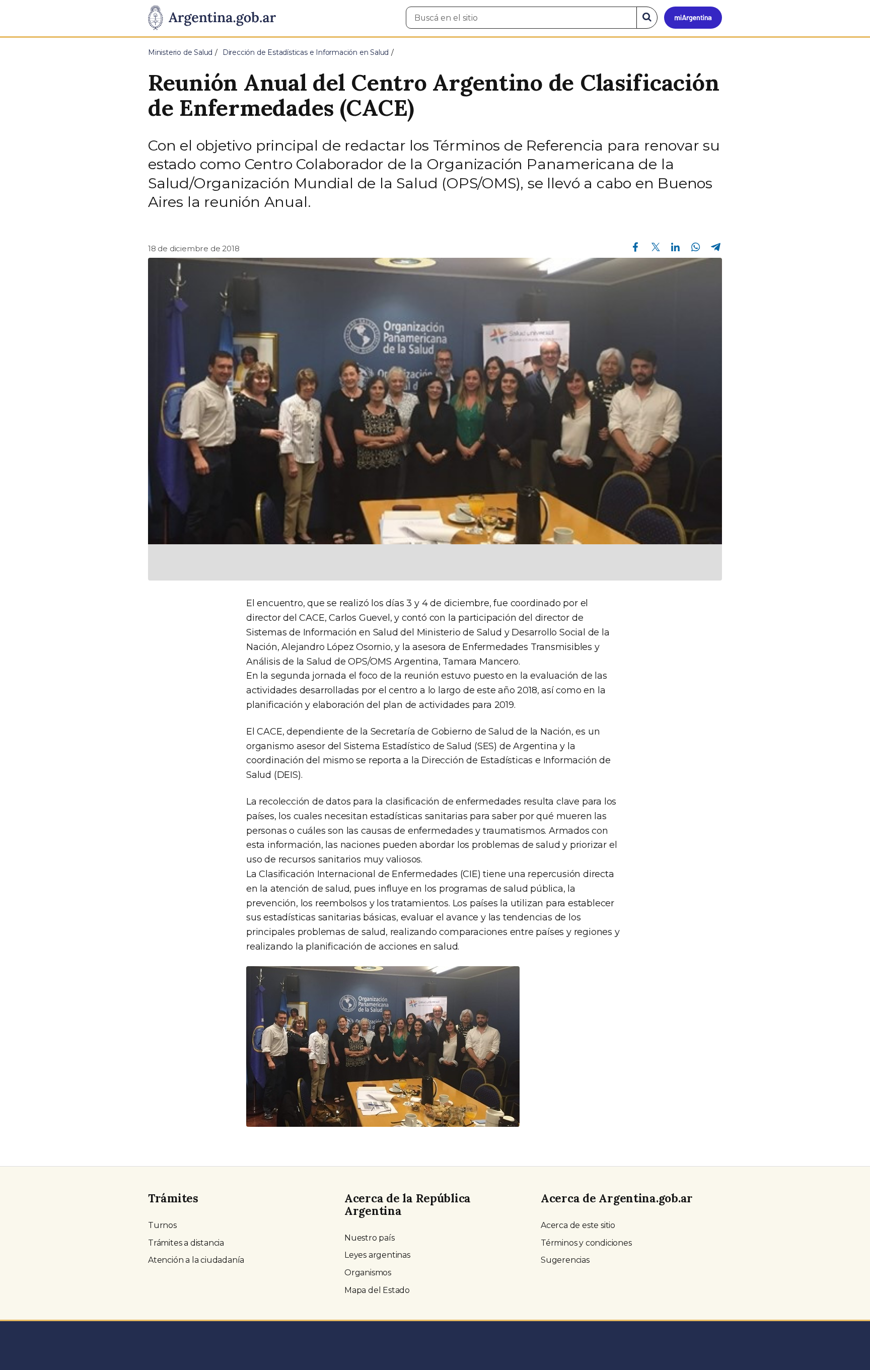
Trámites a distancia (186, 1243)
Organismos (367, 1272)
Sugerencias (565, 1260)
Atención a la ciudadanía (196, 1260)
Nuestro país (369, 1238)
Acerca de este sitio (578, 1225)
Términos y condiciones (586, 1243)
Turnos (162, 1225)
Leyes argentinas (377, 1255)
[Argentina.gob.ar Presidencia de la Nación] (211, 18)
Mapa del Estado (377, 1290)
